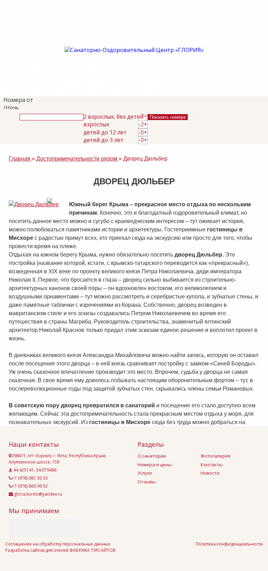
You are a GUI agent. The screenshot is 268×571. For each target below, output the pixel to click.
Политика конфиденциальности (229, 544)
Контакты (212, 464)
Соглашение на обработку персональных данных (57, 544)
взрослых (96, 124)
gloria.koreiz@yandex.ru (37, 494)
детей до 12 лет (105, 132)
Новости (210, 473)
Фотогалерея (215, 456)
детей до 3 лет (103, 140)
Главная (20, 159)
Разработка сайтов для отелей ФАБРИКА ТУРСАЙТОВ (60, 550)
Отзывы (146, 482)
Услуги (144, 473)
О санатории (151, 456)
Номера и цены (154, 464)
